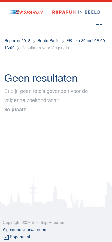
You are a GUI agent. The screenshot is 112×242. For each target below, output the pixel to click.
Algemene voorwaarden (24, 229)
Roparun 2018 (17, 40)
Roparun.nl (16, 237)
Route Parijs (48, 40)
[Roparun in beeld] (74, 6)
